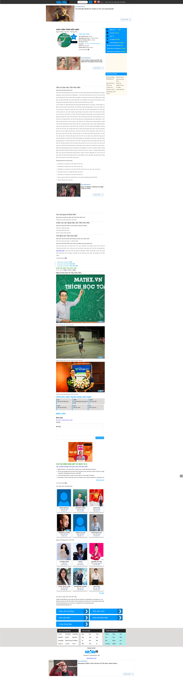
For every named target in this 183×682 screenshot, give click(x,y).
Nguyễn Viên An (120, 85)
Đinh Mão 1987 (60, 250)
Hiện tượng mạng (96, 563)
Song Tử (60, 643)
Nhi (106, 640)
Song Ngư (121, 42)
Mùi (90, 634)
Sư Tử (74, 643)
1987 (119, 29)
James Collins (80, 532)
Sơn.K (80, 561)
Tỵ (96, 643)
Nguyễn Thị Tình (96, 561)
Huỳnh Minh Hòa (120, 89)
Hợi (97, 637)
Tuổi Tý (80, 511)
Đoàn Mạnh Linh (96, 532)
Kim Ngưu (75, 640)
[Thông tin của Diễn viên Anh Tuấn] (96, 584)
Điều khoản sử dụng (91, 658)
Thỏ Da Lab (109, 85)
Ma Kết (67, 637)
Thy (120, 643)
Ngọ (83, 634)
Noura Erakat (64, 508)
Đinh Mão (117, 39)
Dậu (83, 637)
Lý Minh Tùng (109, 87)
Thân (97, 634)
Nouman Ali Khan (64, 532)
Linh (121, 634)
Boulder (80, 535)
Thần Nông (75, 634)
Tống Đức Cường (110, 89)
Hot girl (106, 2)
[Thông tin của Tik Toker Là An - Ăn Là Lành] (64, 584)
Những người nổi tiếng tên (64, 262)
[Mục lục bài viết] (181, 476)
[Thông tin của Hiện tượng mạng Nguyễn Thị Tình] (96, 559)
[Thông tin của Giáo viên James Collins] (80, 531)
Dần (97, 640)
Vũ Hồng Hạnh (64, 561)
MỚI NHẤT (123, 2)
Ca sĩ (102, 2)
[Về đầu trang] (181, 681)
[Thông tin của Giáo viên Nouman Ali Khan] (64, 531)
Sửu (90, 640)
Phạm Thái (96, 508)
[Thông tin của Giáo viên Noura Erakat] (64, 506)
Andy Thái (118, 83)
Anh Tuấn (96, 586)
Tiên (114, 637)
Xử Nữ (60, 634)
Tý (82, 640)
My (106, 637)
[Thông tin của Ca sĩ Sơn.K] (80, 559)
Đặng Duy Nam (120, 77)
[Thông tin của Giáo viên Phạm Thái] (96, 506)
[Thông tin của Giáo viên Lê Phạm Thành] (80, 506)
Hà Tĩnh (97, 535)
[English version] (98, 3)
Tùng (114, 634)
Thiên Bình (68, 634)
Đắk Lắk (97, 511)
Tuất (90, 637)
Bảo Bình (74, 637)
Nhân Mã (60, 637)
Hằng (114, 640)
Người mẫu (116, 2)
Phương (107, 643)
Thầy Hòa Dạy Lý (110, 83)
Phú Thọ (64, 564)
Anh (121, 640)
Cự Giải (67, 643)
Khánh (114, 643)
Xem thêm (101, 593)
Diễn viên (111, 2)
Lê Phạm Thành (80, 508)
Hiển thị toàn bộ (100, 480)
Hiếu (121, 637)
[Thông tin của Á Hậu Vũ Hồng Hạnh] (64, 559)
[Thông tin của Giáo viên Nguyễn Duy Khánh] (80, 584)
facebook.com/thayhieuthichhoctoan (93, 43)
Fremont (64, 511)
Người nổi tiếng (59, 31)
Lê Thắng (118, 87)
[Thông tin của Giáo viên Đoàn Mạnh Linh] (96, 531)
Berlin (64, 535)
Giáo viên (67, 31)
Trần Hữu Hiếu (73, 31)
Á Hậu (64, 563)
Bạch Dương (68, 640)
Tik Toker (64, 588)
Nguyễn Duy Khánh (80, 586)
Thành (107, 634)
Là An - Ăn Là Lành (64, 586)
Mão (83, 643)
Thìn (90, 643)
